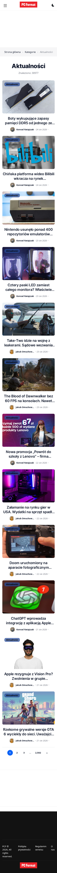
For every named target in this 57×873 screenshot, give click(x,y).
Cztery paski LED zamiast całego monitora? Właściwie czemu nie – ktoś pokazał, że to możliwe (28, 287)
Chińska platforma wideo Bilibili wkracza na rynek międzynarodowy (28, 176)
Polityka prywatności (24, 848)
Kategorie (30, 52)
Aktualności (12, 84)
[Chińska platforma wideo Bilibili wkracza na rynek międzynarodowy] (28, 152)
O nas (53, 848)
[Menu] (5, 6)
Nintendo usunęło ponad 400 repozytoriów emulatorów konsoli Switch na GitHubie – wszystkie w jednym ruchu (28, 231)
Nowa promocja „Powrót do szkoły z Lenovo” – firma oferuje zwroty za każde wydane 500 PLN (28, 454)
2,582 (38, 752)
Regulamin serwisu (40, 848)
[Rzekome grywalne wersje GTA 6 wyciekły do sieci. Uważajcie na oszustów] (28, 708)
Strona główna (12, 52)
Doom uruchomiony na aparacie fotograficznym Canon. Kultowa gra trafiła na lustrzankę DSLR (28, 565)
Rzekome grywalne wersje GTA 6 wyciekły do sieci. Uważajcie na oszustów (28, 731)
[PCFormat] (28, 865)
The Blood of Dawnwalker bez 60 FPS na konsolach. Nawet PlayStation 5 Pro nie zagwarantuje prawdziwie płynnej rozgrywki (28, 398)
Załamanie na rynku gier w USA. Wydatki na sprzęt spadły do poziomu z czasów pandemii (28, 509)
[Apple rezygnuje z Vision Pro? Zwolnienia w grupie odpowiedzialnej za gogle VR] (28, 652)
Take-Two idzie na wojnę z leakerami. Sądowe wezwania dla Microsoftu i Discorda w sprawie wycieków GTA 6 (28, 342)
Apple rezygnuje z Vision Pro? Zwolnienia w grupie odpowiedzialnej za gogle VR (28, 676)
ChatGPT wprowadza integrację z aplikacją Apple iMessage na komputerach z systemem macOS (28, 620)
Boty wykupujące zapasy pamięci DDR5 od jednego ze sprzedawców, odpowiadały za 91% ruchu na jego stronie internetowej (28, 120)
